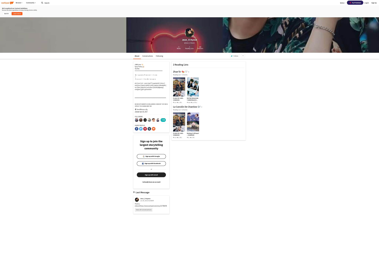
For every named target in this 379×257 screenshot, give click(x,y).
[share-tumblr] (149, 129)
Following (159, 56)
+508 (163, 120)
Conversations (147, 56)
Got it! (6, 14)
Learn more (17, 14)
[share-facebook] (136, 129)
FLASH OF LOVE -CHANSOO (178, 99)
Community (30, 3)
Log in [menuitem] (366, 3)
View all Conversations (144, 210)
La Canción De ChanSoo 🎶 (187, 106)
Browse (18, 3)
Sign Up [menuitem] (374, 3)
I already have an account (151, 182)
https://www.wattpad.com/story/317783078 (153, 206)
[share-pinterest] (145, 129)
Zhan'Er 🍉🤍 (180, 71)
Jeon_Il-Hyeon (145, 198)
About (137, 56)
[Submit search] (42, 2)
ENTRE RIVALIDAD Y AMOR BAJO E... (192, 99)
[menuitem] (234, 56)
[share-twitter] (141, 129)
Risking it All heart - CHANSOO (193, 134)
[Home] (7, 3)
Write (342, 3)
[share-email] (153, 129)
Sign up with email (151, 175)
